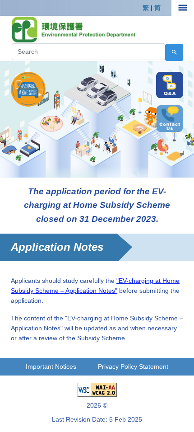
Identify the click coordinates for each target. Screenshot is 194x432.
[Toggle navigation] (182, 8)
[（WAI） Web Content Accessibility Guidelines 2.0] (97, 389)
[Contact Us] (169, 118)
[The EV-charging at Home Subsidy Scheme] (28, 88)
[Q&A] (169, 85)
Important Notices (51, 366)
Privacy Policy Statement (133, 366)
